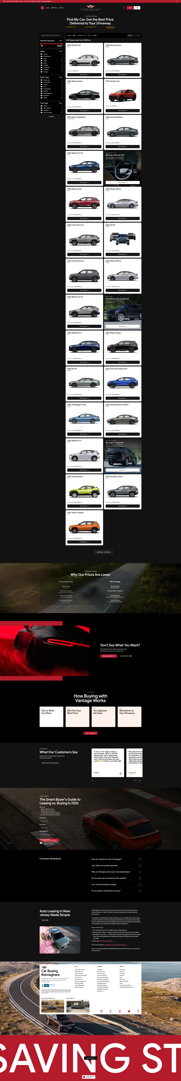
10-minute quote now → (106, 941)
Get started (122, 470)
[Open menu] (42, 8)
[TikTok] (111, 1011)
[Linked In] (120, 1011)
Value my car (122, 326)
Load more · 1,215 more (103, 552)
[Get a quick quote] (51, 717)
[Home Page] (90, 8)
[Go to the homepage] (50, 967)
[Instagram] (101, 1011)
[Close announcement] (177, 1)
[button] (61, 41)
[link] (77, 717)
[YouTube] (129, 1011)
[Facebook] (138, 1011)
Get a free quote (122, 182)
